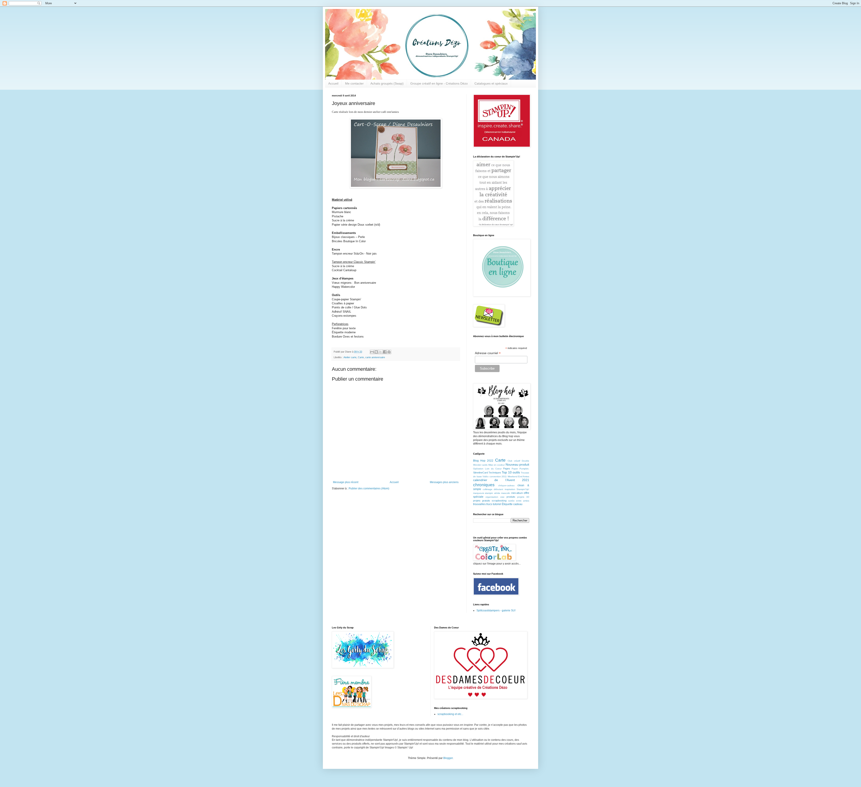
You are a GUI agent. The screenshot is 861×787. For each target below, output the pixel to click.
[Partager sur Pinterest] (389, 352)
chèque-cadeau (506, 485)
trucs (489, 504)
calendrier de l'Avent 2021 (501, 480)
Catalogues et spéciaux (491, 83)
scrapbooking (499, 500)
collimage (487, 489)
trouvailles (479, 504)
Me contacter (354, 83)
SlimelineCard (480, 472)
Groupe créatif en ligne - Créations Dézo (439, 83)
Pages (506, 468)
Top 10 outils (511, 472)
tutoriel (497, 504)
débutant (498, 489)
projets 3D (523, 497)
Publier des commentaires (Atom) (369, 488)
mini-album (517, 493)
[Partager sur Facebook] (385, 352)
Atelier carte (350, 357)
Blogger (448, 758)
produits (511, 496)
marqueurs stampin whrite (486, 493)
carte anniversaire (375, 357)
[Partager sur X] (380, 352)
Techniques (495, 472)
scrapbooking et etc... (450, 714)
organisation (491, 497)
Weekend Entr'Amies (518, 476)
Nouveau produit (517, 464)
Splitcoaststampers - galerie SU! (495, 610)
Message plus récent (345, 482)
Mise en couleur (496, 465)
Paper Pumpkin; (520, 468)
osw (502, 497)
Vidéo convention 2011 (495, 476)
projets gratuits (481, 500)
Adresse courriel (488, 353)
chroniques (484, 484)
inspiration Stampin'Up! (517, 489)
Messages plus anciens (444, 482)
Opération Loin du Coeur (487, 468)
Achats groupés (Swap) (387, 83)
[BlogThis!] (376, 352)
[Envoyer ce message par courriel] (372, 352)
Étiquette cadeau (512, 504)
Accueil (333, 83)
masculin (505, 493)
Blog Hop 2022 (483, 460)
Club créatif (514, 461)
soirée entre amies (518, 500)
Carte (361, 357)
